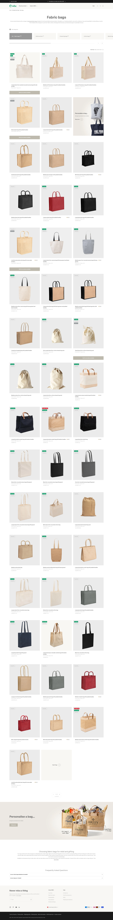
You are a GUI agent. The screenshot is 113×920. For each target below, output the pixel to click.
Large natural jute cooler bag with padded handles (86, 567)
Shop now (13, 825)
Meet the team (51, 895)
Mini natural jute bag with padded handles (52, 739)
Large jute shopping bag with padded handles (21, 350)
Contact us (65, 893)
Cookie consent (57, 914)
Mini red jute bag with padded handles (19, 739)
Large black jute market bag (81, 439)
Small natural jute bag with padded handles (21, 174)
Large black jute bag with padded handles (84, 217)
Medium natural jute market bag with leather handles (87, 739)
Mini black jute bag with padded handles (84, 174)
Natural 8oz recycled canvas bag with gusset (21, 482)
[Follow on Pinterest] (13, 907)
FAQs (64, 897)
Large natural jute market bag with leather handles (54, 439)
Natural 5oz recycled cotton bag (50, 610)
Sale (94, 6)
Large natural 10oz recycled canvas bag (20, 610)
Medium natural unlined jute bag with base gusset (54, 567)
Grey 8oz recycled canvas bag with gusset (84, 482)
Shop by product (22, 6)
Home (10, 10)
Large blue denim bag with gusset (18, 652)
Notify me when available (24, 92)
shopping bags (61, 856)
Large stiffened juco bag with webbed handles (85, 85)
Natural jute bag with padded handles (19, 129)
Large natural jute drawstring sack (83, 524)
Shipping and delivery (67, 899)
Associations (51, 899)
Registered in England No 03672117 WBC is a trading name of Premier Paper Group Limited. (32, 917)
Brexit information (42, 914)
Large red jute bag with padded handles (52, 217)
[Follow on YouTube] (16, 907)
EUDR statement (50, 914)
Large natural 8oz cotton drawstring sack (52, 395)
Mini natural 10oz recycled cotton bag (51, 524)
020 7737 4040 (14, 1)
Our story (50, 893)
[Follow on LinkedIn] (19, 907)
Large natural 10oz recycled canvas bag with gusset (23, 524)
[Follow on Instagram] (10, 907)
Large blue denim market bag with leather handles (22, 439)
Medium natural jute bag (16, 567)
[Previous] (47, 1)
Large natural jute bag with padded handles (53, 129)
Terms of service (13, 914)
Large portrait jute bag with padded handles (21, 696)
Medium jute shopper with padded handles (52, 174)
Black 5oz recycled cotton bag (82, 652)
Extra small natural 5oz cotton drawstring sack (53, 350)
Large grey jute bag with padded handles (84, 610)
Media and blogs (52, 901)
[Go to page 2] (59, 794)
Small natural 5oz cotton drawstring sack (84, 350)
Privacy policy (20, 914)
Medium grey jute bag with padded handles (53, 696)
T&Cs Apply (18, 895)
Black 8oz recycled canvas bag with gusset (53, 482)
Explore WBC (33, 6)
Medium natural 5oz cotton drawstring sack (21, 395)
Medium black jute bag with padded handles (21, 217)
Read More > (56, 859)
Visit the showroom (67, 895)
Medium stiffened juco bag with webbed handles (54, 85)
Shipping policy (27, 914)
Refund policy (34, 914)
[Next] (65, 1)
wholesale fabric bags (32, 21)
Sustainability (51, 897)
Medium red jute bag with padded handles (84, 696)
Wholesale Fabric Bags (15, 10)
